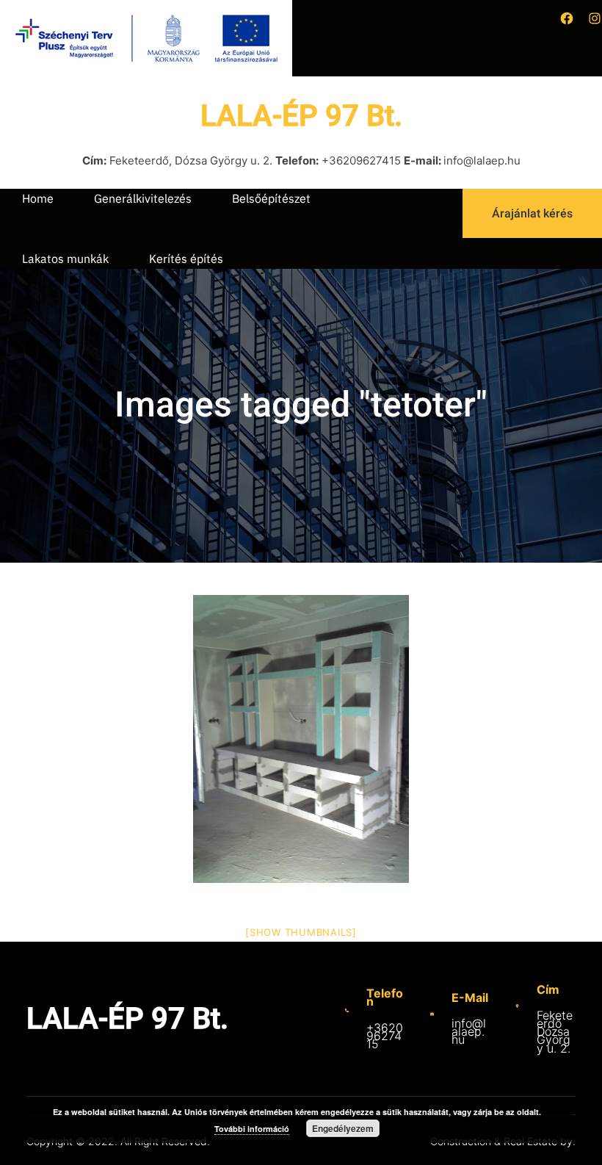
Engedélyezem (343, 1128)
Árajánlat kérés (532, 213)
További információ (251, 1128)
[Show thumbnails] (301, 932)
